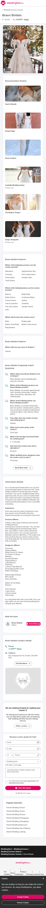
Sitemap (29, 874)
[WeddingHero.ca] (12, 3)
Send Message (35, 624)
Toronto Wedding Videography (17, 821)
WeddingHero (6, 849)
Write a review (21, 726)
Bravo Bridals (17, 623)
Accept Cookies (23, 897)
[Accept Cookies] (43, 878)
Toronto (7, 19)
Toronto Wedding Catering (16, 832)
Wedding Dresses (21, 849)
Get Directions (21, 663)
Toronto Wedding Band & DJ (16, 825)
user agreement (29, 781)
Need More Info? (21, 468)
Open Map (23, 681)
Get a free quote (24, 788)
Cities (41, 874)
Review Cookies (23, 903)
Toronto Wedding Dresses (15, 814)
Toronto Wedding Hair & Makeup (18, 828)
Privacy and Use (23, 874)
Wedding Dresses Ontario (11, 852)
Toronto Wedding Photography (17, 818)
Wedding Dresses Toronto (13, 10)
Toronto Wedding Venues (15, 807)
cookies (5, 890)
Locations (35, 874)
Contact (17, 874)
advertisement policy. (16, 783)
